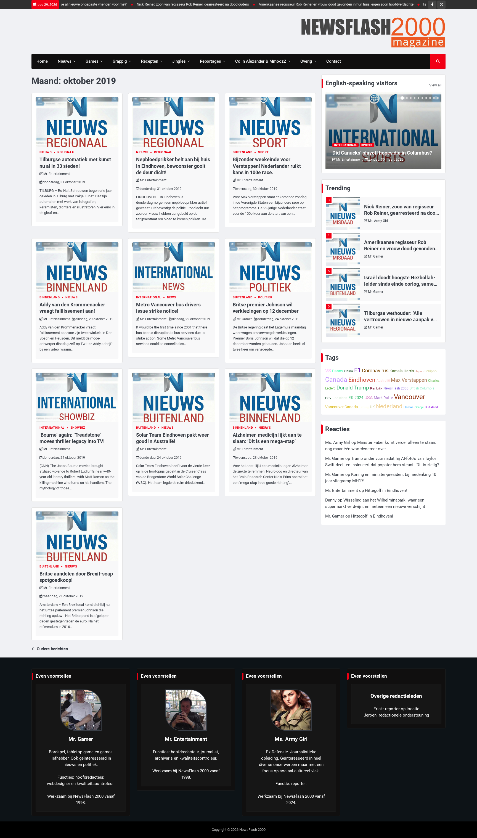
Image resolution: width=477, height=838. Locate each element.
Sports (366, 145)
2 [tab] (407, 98)
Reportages (210, 61)
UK (372, 407)
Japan (419, 371)
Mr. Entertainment (56, 174)
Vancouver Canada (341, 407)
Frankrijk (376, 388)
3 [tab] (411, 98)
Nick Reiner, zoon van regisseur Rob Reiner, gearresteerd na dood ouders (168, 4)
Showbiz (77, 427)
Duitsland (431, 407)
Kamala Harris (401, 371)
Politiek (265, 297)
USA (368, 397)
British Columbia (422, 388)
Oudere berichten (52, 648)
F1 (357, 370)
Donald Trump (352, 388)
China (348, 371)
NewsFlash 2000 (396, 388)
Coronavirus (375, 370)
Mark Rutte (383, 398)
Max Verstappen (409, 380)
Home (42, 61)
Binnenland (49, 297)
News (171, 297)
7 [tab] (426, 98)
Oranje (419, 407)
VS (328, 370)
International (148, 297)
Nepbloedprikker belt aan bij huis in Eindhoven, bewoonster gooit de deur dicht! (173, 166)
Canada (336, 379)
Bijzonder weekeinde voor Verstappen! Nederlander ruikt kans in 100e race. (267, 166)
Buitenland (242, 152)
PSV (328, 398)
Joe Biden (340, 398)
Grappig (120, 61)
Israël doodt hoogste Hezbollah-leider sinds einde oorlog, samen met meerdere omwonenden (400, 284)
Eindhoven (361, 379)
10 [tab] (438, 98)
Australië (383, 381)
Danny (337, 371)
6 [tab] (422, 98)
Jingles (179, 61)
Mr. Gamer (244, 319)
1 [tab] (402, 98)
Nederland (389, 406)
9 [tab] (434, 98)
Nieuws (64, 61)
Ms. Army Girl (378, 221)
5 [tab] (418, 98)
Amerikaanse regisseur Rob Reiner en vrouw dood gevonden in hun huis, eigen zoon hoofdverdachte (311, 4)
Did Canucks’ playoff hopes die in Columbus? (382, 153)
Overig (306, 61)
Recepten (149, 61)
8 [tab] (430, 98)
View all (435, 85)
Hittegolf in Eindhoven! (386, 490)
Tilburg (364, 407)
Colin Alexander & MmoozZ (260, 61)
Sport (263, 152)
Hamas (409, 407)
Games (92, 61)
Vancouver (409, 397)
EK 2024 (355, 397)
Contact (333, 61)
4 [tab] (414, 98)
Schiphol (431, 371)
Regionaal (66, 152)
